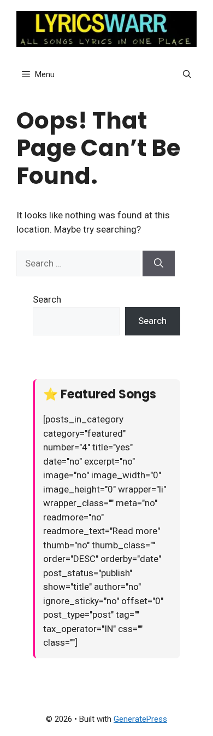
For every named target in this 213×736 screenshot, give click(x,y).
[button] (187, 74)
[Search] (159, 264)
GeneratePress (140, 719)
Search (47, 299)
